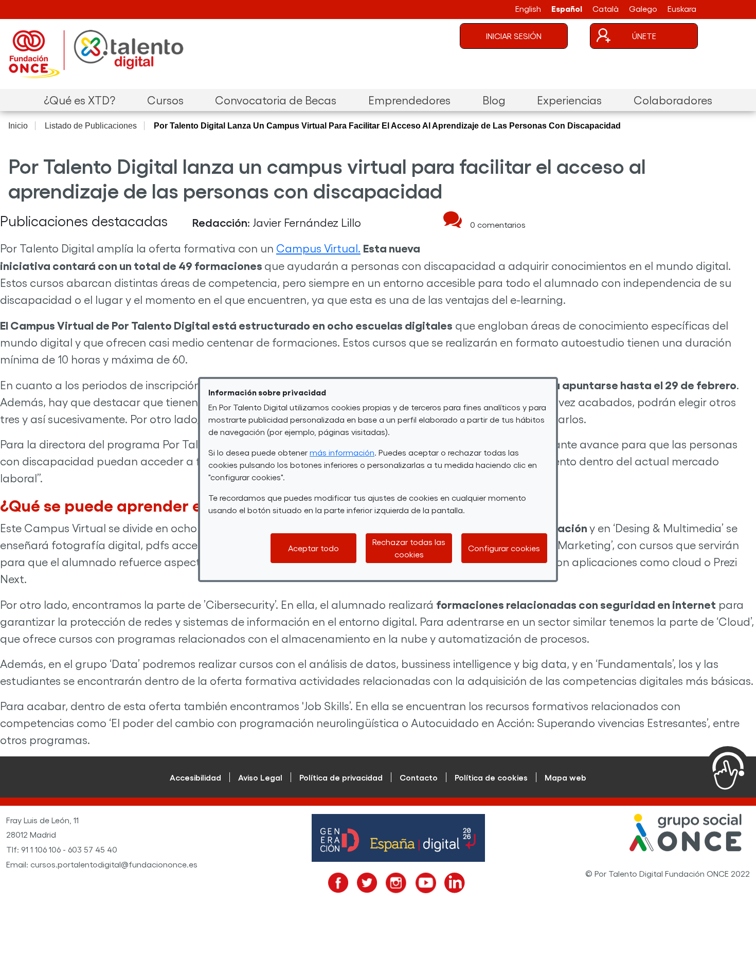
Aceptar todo (313, 548)
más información (342, 452)
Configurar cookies (504, 548)
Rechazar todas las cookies (408, 548)
